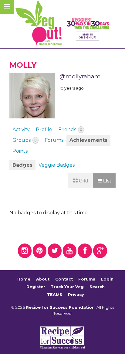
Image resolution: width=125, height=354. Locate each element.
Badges (22, 165)
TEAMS (54, 294)
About (42, 279)
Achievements (88, 140)
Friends (70, 129)
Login (107, 279)
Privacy (76, 294)
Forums (54, 140)
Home (23, 279)
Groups (24, 140)
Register (35, 286)
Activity (21, 129)
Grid (83, 180)
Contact (64, 279)
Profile (44, 129)
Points (20, 151)
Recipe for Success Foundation (60, 307)
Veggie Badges (57, 165)
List (106, 180)
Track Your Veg (67, 286)
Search (97, 286)
